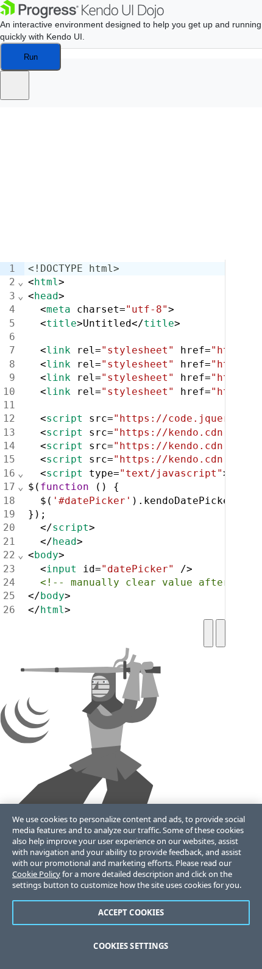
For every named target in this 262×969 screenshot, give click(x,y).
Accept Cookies (131, 912)
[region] (131, 886)
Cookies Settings (130, 945)
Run (31, 57)
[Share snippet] (14, 85)
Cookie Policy (36, 873)
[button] (18, 101)
